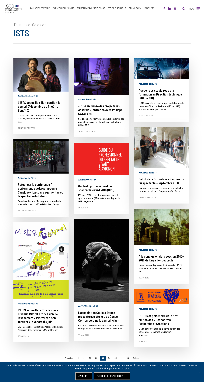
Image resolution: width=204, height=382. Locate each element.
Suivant (136, 358)
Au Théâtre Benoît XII (28, 96)
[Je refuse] (200, 371)
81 (90, 358)
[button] (195, 8)
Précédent (69, 358)
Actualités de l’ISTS (87, 99)
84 (109, 358)
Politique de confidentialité (112, 376)
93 (128, 358)
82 (96, 358)
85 (116, 358)
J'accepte (83, 376)
